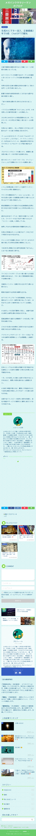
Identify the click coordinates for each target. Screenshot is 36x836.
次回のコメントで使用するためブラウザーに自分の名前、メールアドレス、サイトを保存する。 (17, 595)
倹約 (18, 795)
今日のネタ (4, 27)
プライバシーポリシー (14, 831)
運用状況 (18, 809)
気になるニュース (18, 799)
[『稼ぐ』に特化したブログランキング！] (18, 515)
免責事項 (25, 831)
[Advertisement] (18, 484)
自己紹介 (18, 804)
